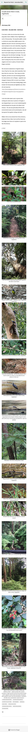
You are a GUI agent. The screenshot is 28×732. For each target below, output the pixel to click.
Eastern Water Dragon (18, 699)
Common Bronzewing (6, 699)
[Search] (26, 2)
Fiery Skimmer (15, 701)
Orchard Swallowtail (6, 706)
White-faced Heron (17, 706)
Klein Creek (4, 704)
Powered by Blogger (15, 730)
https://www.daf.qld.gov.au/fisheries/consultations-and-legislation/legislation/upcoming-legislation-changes (14, 92)
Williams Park (5, 708)
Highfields (22, 701)
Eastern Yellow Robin (6, 701)
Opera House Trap (12, 704)
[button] (2, 19)
